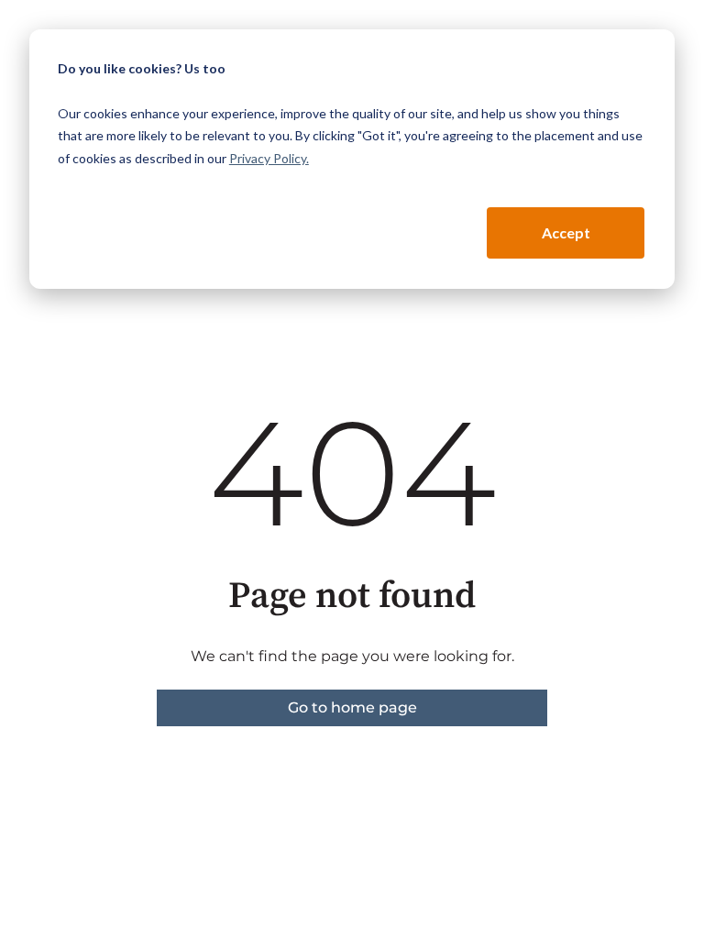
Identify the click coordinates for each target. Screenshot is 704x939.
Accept (566, 232)
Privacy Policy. (269, 158)
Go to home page (352, 707)
